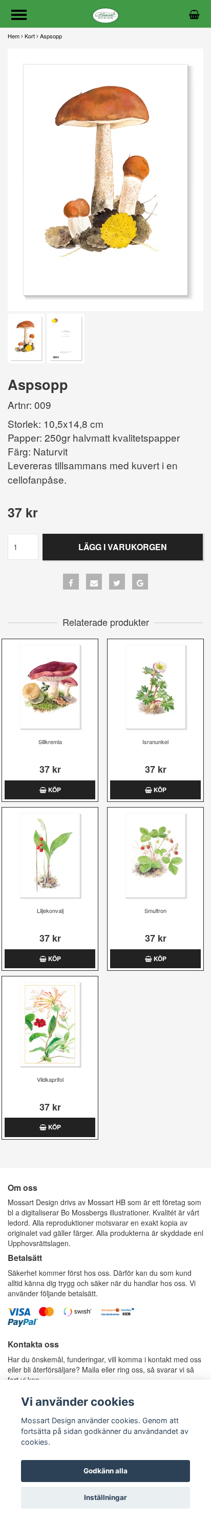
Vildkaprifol (50, 1079)
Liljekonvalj (50, 910)
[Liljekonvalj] (50, 855)
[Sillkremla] (50, 687)
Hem (13, 36)
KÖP (54, 789)
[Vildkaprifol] (50, 1024)
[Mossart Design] (105, 13)
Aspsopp (51, 36)
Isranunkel (155, 741)
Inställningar (105, 1497)
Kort (30, 36)
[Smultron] (155, 855)
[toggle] (24, 16)
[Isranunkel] (155, 687)
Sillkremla (50, 741)
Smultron (155, 910)
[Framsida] (105, 180)
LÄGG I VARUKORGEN (122, 547)
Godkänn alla (105, 1471)
